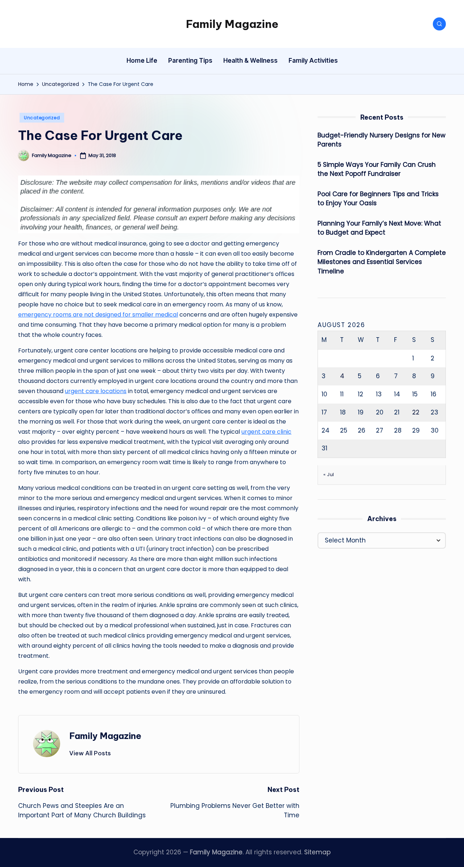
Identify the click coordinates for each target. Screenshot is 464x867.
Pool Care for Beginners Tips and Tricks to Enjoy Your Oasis (378, 199)
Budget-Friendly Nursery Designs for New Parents (382, 140)
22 (415, 412)
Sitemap (317, 852)
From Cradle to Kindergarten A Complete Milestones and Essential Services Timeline (382, 262)
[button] (90, 753)
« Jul (328, 474)
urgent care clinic (266, 432)
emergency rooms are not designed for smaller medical (98, 314)
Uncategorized (42, 118)
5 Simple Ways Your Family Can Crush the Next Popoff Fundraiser (377, 169)
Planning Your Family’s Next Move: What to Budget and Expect (379, 228)
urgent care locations (96, 391)
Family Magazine (232, 24)
